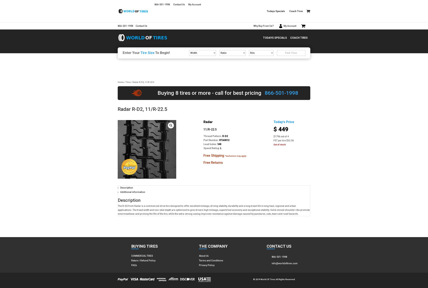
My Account (194, 4)
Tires (128, 82)
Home (121, 82)
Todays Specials (276, 11)
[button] (171, 125)
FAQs (134, 265)
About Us (204, 256)
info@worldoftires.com (285, 263)
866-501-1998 (162, 4)
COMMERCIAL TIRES (142, 256)
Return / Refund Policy (143, 260)
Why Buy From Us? (263, 26)
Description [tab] (126, 187)
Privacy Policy (207, 265)
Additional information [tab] (132, 192)
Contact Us (179, 4)
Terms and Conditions (211, 260)
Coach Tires (296, 11)
